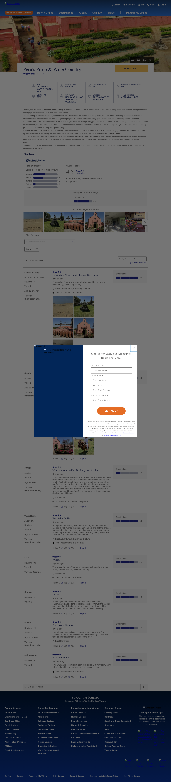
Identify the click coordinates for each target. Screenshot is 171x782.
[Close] (133, 348)
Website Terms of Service (113, 435)
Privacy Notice (128, 433)
